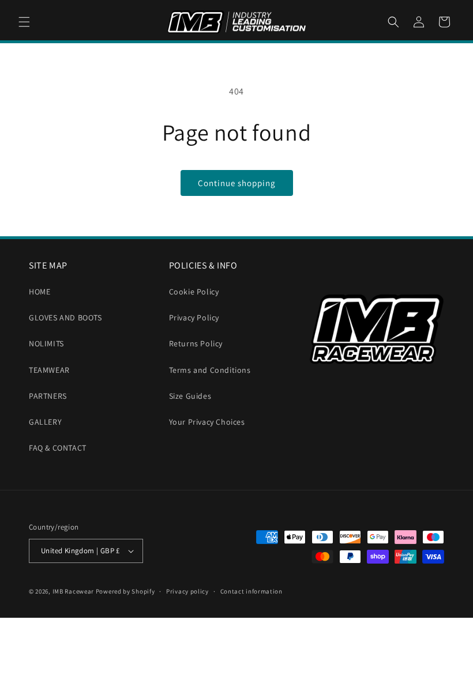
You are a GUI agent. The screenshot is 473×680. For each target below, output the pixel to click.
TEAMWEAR (49, 370)
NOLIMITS (46, 343)
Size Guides (190, 396)
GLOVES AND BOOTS (65, 317)
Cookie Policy (194, 291)
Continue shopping (237, 182)
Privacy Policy (194, 317)
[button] (24, 22)
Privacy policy (187, 591)
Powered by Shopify (125, 591)
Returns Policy (196, 343)
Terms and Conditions (210, 370)
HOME (39, 291)
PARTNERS (48, 396)
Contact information (251, 591)
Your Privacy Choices (207, 422)
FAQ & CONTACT (58, 448)
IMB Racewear (73, 591)
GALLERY (45, 422)
